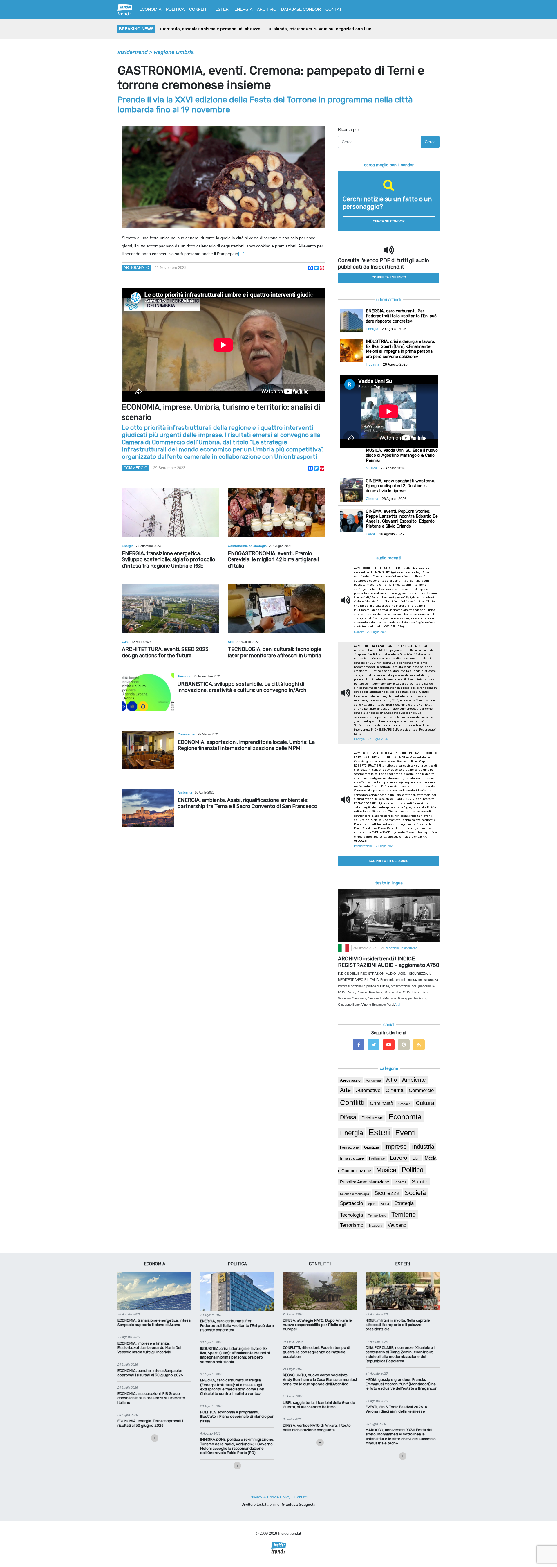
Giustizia (371, 1147)
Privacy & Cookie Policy (269, 1497)
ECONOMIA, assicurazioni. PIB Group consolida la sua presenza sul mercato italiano (151, 1398)
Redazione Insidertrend (401, 948)
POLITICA (175, 9)
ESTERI (222, 9)
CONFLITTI (200, 9)
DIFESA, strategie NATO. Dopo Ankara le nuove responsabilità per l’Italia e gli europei (317, 1325)
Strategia (404, 1203)
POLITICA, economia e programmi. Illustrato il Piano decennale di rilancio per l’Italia (237, 1416)
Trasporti (375, 1226)
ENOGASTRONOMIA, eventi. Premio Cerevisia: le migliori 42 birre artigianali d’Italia (273, 559)
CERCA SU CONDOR (389, 221)
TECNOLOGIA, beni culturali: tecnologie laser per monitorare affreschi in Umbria (274, 652)
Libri (416, 1158)
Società (415, 1193)
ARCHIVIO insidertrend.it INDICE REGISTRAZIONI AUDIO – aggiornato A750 (388, 962)
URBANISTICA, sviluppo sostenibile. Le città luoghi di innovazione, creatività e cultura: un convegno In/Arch (242, 687)
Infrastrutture (352, 1158)
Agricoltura (373, 1080)
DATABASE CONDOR (301, 9)
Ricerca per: (349, 129)
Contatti (301, 1497)
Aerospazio (350, 1080)
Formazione (349, 1147)
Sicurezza (386, 1193)
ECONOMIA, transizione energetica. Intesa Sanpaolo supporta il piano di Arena (154, 1322)
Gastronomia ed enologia (247, 546)
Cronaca (404, 1104)
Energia (128, 546)
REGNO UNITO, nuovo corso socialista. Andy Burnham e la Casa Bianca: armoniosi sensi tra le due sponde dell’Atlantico (320, 1379)
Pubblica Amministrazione (364, 1182)
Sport (372, 1204)
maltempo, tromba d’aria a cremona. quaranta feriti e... (216, 28)
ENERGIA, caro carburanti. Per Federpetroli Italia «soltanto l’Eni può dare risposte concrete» (237, 1325)
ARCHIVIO (266, 9)
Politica (413, 1170)
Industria (423, 1146)
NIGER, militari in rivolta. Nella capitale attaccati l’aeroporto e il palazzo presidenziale (398, 1325)
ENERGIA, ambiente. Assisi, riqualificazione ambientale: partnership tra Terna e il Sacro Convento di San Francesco (247, 803)
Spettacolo (351, 1203)
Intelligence (377, 1158)
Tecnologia (351, 1215)
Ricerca (400, 1182)
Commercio (135, 468)
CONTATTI (335, 9)
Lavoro (398, 1158)
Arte (231, 641)
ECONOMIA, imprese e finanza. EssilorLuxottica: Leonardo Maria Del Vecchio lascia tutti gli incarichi (149, 1347)
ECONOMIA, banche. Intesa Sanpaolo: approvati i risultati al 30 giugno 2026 (150, 1372)
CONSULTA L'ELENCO (389, 277)
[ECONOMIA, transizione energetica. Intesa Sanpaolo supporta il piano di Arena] (154, 1290)
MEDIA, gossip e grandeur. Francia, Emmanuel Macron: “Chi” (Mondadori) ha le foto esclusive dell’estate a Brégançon (401, 1384)
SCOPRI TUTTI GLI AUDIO (389, 861)
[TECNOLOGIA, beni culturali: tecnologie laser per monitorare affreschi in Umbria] (276, 608)
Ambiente (185, 792)
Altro (391, 1080)
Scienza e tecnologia (354, 1194)
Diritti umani (372, 1118)
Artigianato (136, 267)
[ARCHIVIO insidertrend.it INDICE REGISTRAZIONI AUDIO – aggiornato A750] (389, 915)
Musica (386, 1170)
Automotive (368, 1090)
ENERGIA (243, 9)
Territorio (185, 676)
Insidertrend (132, 52)
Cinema (395, 1090)
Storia (385, 1204)
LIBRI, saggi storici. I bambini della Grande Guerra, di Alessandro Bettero (319, 1404)
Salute (420, 1182)
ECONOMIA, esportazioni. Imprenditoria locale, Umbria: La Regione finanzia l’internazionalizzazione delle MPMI (246, 745)
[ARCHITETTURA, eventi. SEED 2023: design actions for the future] (170, 608)
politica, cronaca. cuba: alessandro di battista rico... (327, 28)
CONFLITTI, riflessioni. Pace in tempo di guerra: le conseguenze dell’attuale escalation (316, 1352)
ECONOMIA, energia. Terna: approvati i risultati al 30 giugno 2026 (150, 1423)
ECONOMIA (150, 9)
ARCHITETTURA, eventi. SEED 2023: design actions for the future (166, 652)
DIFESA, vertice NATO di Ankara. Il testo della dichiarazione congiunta (317, 1427)
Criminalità (381, 1103)
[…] (241, 253)
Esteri (379, 1132)
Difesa (348, 1117)
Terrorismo (351, 1225)
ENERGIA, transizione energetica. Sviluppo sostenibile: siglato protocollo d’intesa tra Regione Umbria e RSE (168, 559)
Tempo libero (377, 1215)
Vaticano (397, 1225)
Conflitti (352, 1102)
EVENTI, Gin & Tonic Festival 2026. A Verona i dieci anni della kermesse (396, 1409)
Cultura (425, 1103)
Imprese (395, 1146)
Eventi (405, 1133)
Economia (405, 1116)
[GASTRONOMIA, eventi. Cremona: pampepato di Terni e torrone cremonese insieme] (223, 177)
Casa (126, 641)
